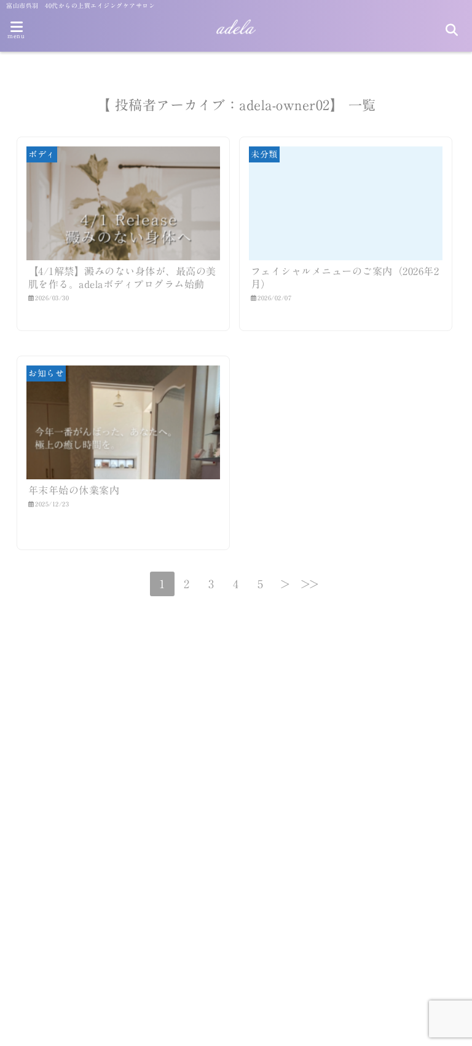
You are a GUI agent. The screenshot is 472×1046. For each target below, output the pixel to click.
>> (310, 583)
